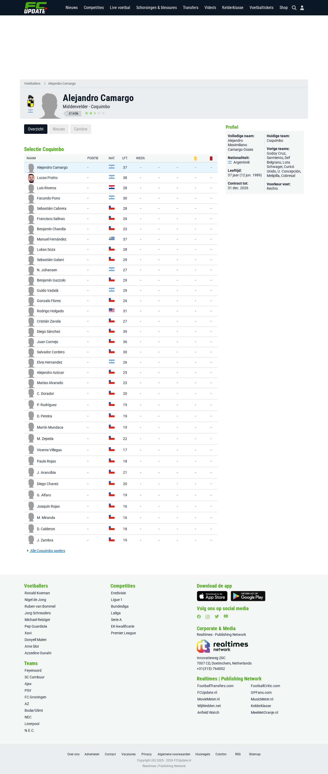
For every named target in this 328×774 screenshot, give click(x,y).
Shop (284, 7)
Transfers (190, 7)
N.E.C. (30, 730)
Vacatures (128, 754)
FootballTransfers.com (215, 686)
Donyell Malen (36, 640)
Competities (94, 7)
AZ (27, 704)
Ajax (28, 684)
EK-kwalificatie (122, 626)
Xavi (28, 633)
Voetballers (32, 83)
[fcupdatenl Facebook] (199, 616)
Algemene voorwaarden (174, 754)
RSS (238, 754)
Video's (210, 7)
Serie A (116, 620)
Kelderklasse (232, 7)
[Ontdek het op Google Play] (248, 596)
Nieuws (72, 7)
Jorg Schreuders (38, 613)
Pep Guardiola (36, 626)
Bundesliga (120, 606)
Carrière (80, 129)
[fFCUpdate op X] (216, 616)
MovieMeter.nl (208, 699)
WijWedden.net (209, 706)
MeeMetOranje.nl (264, 712)
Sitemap (255, 754)
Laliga (116, 613)
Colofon (221, 754)
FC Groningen (35, 697)
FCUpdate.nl (207, 692)
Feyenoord (33, 670)
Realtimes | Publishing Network (164, 766)
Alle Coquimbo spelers (47, 551)
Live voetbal (120, 7)
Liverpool (32, 724)
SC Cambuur (35, 677)
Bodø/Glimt (34, 710)
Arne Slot (32, 646)
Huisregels (203, 754)
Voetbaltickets (261, 7)
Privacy (146, 754)
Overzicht (36, 129)
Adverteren (92, 754)
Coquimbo (100, 106)
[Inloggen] (300, 7)
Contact (110, 754)
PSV (28, 690)
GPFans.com (261, 692)
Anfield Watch (208, 712)
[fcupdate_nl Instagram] (207, 616)
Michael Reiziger (37, 620)
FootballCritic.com (265, 686)
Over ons (73, 754)
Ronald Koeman (37, 593)
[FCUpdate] (35, 7)
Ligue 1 (116, 600)
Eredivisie (118, 593)
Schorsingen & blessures (156, 7)
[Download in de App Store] (212, 596)
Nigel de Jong (35, 600)
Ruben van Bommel (40, 606)
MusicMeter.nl (262, 699)
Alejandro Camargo (62, 83)
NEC (28, 717)
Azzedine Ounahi (38, 653)
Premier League (123, 633)
